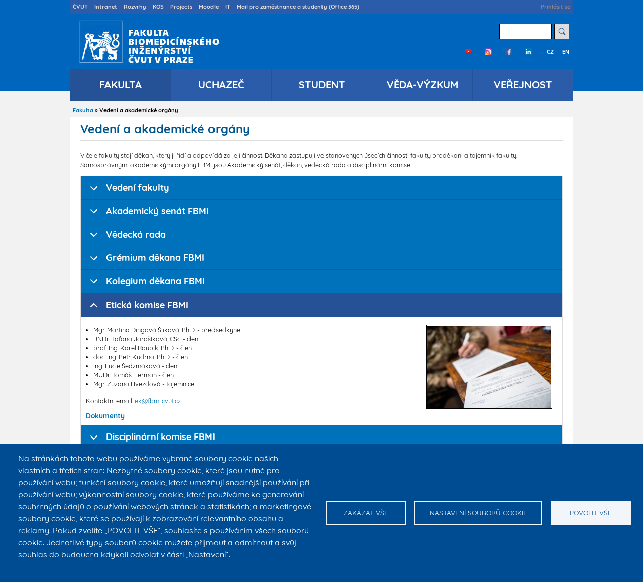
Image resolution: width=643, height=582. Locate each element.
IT (227, 6)
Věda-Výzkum (422, 84)
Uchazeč (221, 84)
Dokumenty (105, 415)
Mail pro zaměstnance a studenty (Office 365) (298, 6)
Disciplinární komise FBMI (160, 437)
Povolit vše (591, 512)
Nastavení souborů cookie (478, 512)
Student (322, 84)
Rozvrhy (135, 6)
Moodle (209, 6)
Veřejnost (523, 84)
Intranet (105, 6)
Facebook (508, 51)
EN (565, 51)
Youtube (468, 51)
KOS (158, 6)
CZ (550, 51)
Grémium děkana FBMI (155, 257)
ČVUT (80, 6)
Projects (181, 6)
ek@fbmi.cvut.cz (158, 401)
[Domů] (147, 42)
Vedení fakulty (137, 187)
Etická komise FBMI (147, 305)
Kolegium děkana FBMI (155, 281)
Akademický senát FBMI (157, 211)
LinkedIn (528, 51)
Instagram (488, 51)
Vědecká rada (136, 234)
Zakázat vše (365, 512)
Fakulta (120, 84)
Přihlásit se (555, 6)
